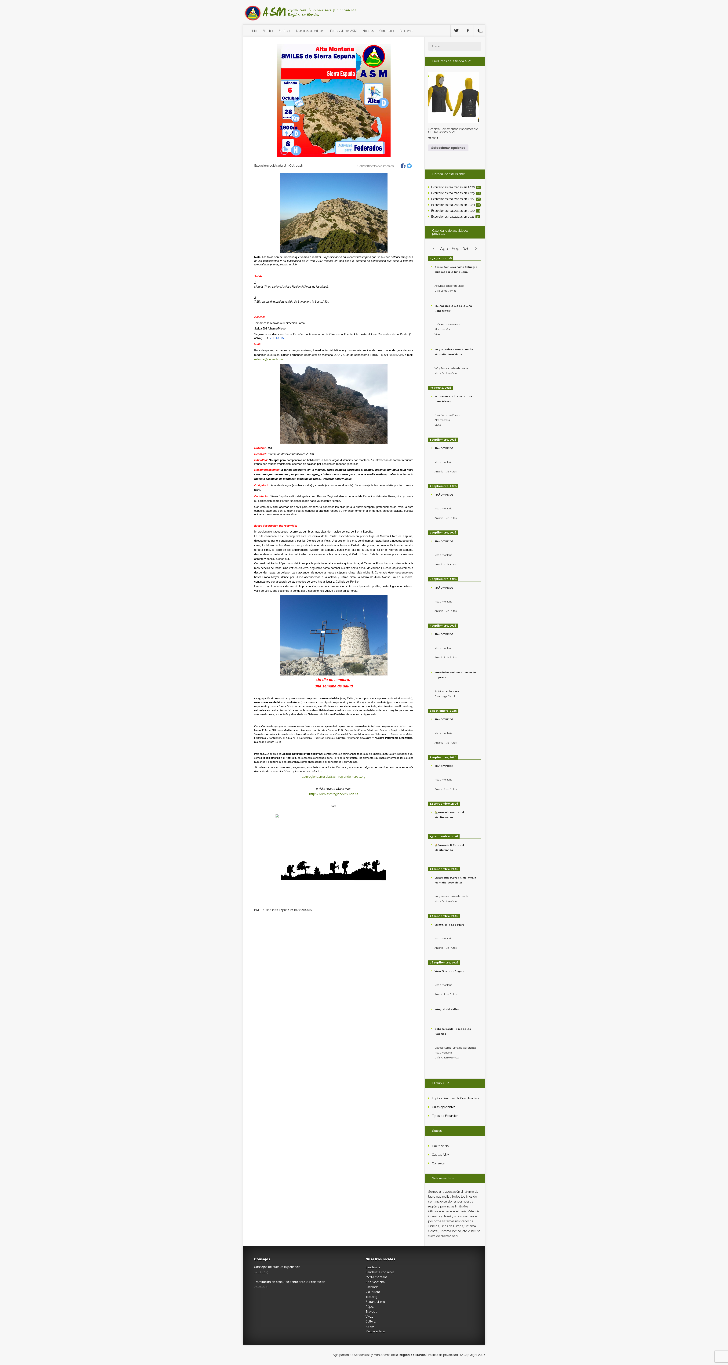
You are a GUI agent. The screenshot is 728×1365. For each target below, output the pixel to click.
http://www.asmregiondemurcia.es (333, 794)
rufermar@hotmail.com (268, 359)
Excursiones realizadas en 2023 (455, 205)
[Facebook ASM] (468, 31)
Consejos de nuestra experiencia (277, 1267)
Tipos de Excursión (445, 1116)
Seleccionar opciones (448, 148)
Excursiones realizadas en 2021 (455, 216)
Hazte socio (440, 1146)
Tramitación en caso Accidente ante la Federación (289, 1282)
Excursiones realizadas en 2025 (455, 193)
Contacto (385, 31)
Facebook (403, 165)
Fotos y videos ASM (343, 31)
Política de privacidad (443, 1355)
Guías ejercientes (443, 1107)
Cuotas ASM (440, 1154)
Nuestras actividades (310, 31)
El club (266, 31)
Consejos (438, 1163)
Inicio (253, 31)
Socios (283, 31)
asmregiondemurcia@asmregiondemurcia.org (334, 776)
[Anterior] (433, 248)
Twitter (409, 165)
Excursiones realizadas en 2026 (455, 187)
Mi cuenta (406, 31)
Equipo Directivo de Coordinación (455, 1098)
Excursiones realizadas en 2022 (455, 211)
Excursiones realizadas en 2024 (455, 199)
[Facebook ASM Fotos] (479, 31)
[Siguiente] (476, 248)
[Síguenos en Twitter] (456, 31)
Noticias (368, 31)
